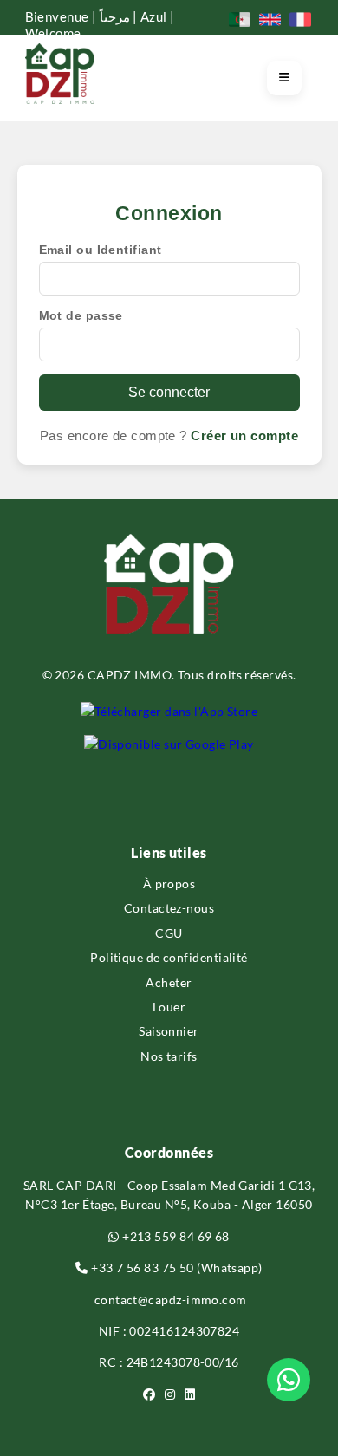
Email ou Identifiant (100, 250)
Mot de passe (81, 315)
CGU (168, 933)
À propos (169, 883)
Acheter (169, 982)
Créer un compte (244, 435)
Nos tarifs (169, 1056)
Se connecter (169, 392)
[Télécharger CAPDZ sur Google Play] (169, 744)
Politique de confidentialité (169, 957)
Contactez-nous (169, 907)
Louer (169, 1006)
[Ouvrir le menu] (284, 78)
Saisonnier (169, 1031)
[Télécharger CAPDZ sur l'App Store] (169, 711)
